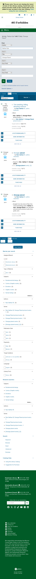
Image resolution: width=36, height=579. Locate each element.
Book (7, 272)
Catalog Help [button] (7, 458)
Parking (9, 528)
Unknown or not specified (12, 357)
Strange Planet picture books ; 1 (15, 318)
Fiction (8, 375)
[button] (26, 97)
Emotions (8, 286)
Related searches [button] (8, 380)
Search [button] (5, 436)
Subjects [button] (6, 276)
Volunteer (10, 531)
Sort (2, 96)
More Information (18, 137)
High (7, 346)
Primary (8, 360)
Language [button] (6, 364)
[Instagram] (15, 507)
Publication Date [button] (8, 328)
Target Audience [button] (8, 353)
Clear (9, 81)
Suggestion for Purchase (12, 465)
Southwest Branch (11, 492)
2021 (7, 332)
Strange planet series (12, 321)
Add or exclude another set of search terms (15, 85)
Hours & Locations (12, 526)
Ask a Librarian (11, 523)
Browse (8, 443)
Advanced (8, 449)
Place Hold (19, 140)
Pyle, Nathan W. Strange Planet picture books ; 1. (19, 311)
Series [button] (5, 306)
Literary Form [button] (7, 371)
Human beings (10, 293)
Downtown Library (10, 262)
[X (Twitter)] (12, 507)
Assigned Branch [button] (8, 255)
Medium (8, 349)
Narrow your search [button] (9, 251)
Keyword (8, 440)
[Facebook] (8, 507)
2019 (7, 338)
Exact (7, 446)
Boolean (8, 452)
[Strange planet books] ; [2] (13, 324)
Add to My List (17, 144)
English (8, 367)
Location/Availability (19, 133)
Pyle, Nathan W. (10, 303)
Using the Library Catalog (13, 462)
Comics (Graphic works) (12, 283)
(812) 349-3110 (24, 492)
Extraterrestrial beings (12, 280)
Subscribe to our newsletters (18, 500)
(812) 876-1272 (25, 485)
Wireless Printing (12, 535)
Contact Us (10, 525)
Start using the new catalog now (21, 10)
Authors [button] (6, 299)
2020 (7, 335)
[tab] (26, 97)
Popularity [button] (6, 342)
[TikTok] (18, 507)
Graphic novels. (10, 290)
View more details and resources (16, 555)
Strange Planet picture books (14, 315)
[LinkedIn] (28, 507)
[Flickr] (25, 507)
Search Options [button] (7, 88)
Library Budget (11, 533)
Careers (9, 530)
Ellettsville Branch (11, 265)
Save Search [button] (18, 247)
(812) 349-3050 (24, 478)
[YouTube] (21, 507)
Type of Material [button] (8, 269)
